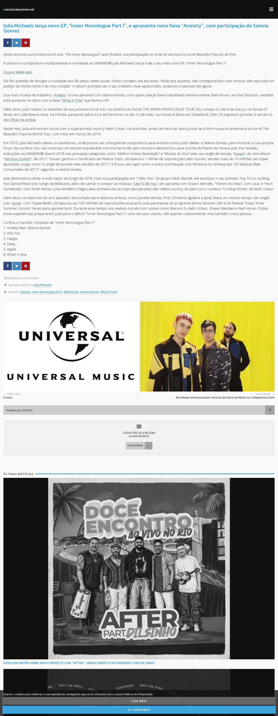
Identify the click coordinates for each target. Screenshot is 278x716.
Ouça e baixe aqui (17, 72)
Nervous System (18, 158)
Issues (239, 153)
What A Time (72, 100)
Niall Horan (71, 292)
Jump (16, 203)
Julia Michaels (42, 285)
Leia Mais (139, 701)
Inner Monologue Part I (47, 292)
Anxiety (60, 95)
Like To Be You (145, 183)
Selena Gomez (89, 292)
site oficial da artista (19, 119)
